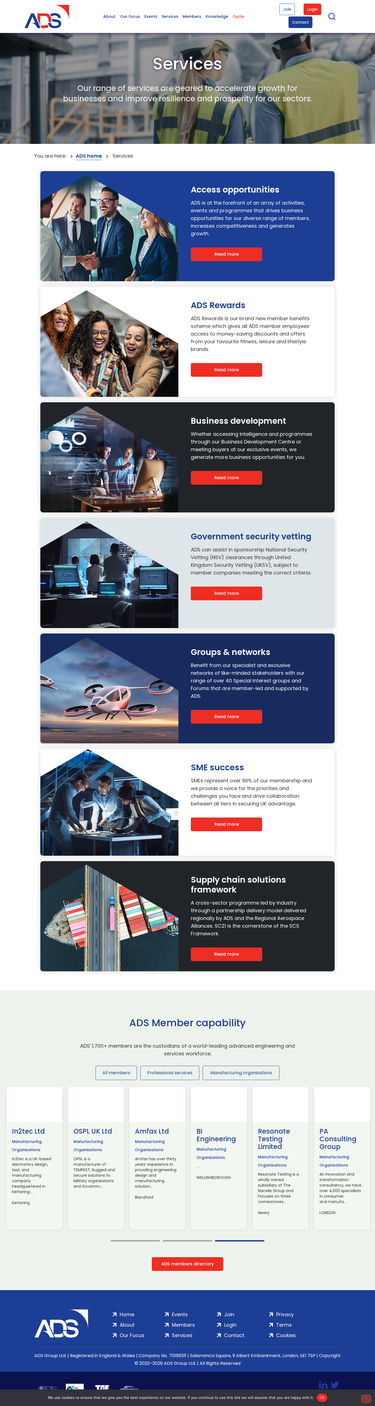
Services (170, 16)
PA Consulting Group (337, 1139)
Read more (226, 254)
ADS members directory (187, 1264)
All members (116, 1073)
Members (192, 16)
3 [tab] (239, 1241)
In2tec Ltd (28, 1131)
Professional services (169, 1073)
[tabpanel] (34, 1158)
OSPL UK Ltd (92, 1131)
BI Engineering (216, 1135)
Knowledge (217, 16)
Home (127, 1314)
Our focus (130, 16)
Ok (322, 1397)
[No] (366, 1399)
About (109, 16)
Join (287, 9)
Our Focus (132, 1335)
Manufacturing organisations (241, 1073)
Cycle (238, 16)
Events (150, 16)
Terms (284, 1324)
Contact (300, 22)
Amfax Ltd (152, 1131)
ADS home (89, 155)
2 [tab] (187, 1241)
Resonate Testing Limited (274, 1139)
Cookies (286, 1335)
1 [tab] (135, 1241)
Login (312, 9)
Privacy (285, 1314)
